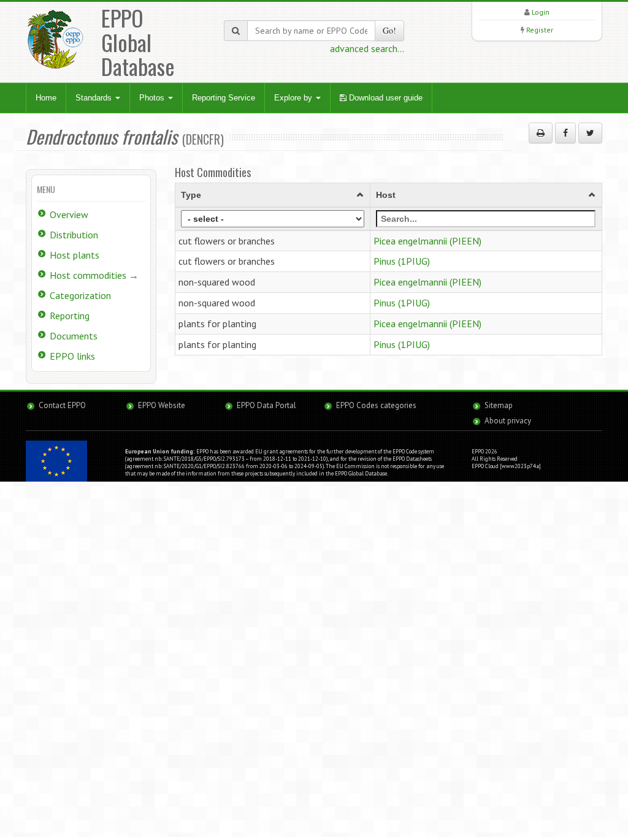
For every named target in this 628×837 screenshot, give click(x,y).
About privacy (507, 420)
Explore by (294, 97)
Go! (389, 30)
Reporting (70, 315)
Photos (153, 97)
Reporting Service (223, 97)
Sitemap (498, 405)
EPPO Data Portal (266, 405)
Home (46, 97)
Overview (69, 214)
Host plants (74, 255)
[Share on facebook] (565, 133)
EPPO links (72, 356)
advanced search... (367, 48)
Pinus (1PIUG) (401, 261)
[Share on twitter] (590, 133)
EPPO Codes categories (376, 405)
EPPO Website (161, 405)
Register (539, 29)
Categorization (80, 295)
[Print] (541, 133)
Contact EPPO (62, 405)
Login (541, 12)
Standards (94, 97)
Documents (74, 336)
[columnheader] (272, 195)
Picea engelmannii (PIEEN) (427, 241)
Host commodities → (94, 275)
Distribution (74, 235)
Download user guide (385, 97)
